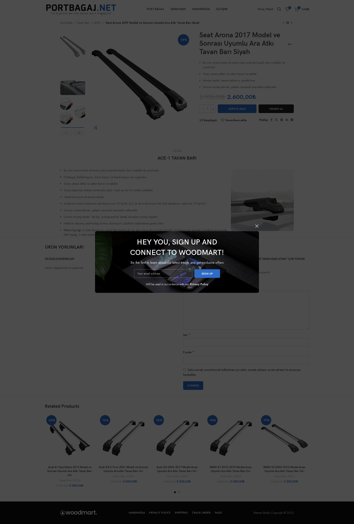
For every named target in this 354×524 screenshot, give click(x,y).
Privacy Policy (199, 284)
